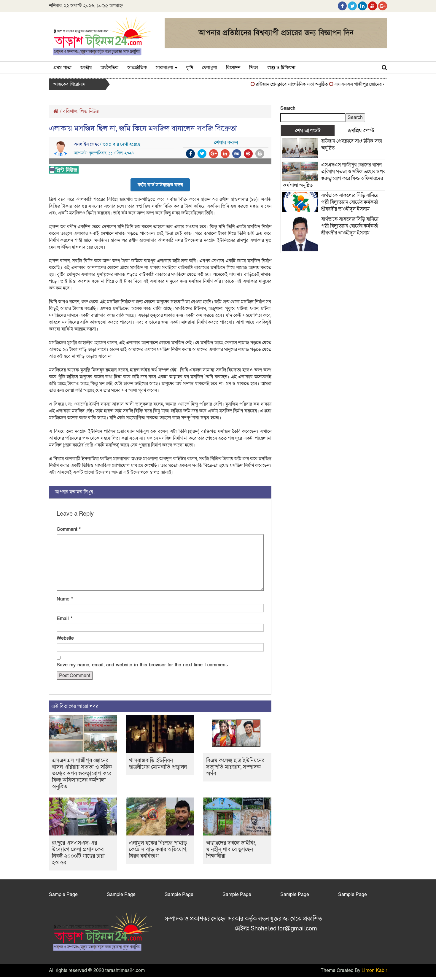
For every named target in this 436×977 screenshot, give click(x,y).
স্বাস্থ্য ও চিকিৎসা (281, 67)
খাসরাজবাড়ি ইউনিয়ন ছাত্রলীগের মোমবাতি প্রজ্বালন (158, 764)
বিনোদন (233, 67)
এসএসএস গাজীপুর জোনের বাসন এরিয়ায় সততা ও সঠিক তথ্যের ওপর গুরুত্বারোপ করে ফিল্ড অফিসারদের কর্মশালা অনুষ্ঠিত (82, 773)
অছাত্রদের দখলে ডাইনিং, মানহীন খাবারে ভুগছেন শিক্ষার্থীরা (231, 849)
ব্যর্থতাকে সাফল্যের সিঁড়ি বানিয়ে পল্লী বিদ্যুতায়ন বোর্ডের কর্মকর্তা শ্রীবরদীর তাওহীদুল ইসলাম (349, 202)
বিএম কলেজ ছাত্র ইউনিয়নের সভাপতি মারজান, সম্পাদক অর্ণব (235, 767)
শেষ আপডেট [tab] (307, 130)
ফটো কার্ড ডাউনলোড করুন (160, 185)
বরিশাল (70, 111)
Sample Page (63, 894)
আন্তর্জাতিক (137, 67)
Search (287, 108)
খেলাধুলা (209, 67)
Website (65, 638)
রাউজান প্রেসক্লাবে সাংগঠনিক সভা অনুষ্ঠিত (280, 84)
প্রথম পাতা (62, 67)
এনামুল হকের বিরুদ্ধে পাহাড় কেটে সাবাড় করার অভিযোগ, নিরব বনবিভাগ (158, 849)
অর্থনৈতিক (109, 67)
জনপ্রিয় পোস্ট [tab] (361, 130)
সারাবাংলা (165, 67)
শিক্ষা (253, 67)
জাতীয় (86, 67)
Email (64, 618)
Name (65, 599)
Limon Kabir (374, 970)
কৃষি (189, 67)
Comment (69, 529)
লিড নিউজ (89, 111)
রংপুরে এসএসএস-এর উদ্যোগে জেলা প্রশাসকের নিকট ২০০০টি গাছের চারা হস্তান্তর (78, 852)
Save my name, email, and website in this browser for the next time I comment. (142, 665)
